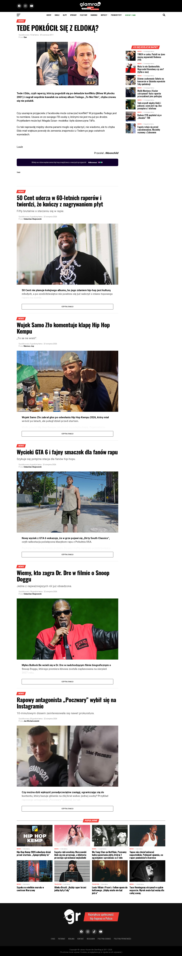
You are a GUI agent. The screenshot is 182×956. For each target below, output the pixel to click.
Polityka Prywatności (122, 938)
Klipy (65, 15)
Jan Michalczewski (31, 721)
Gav (25, 37)
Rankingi (94, 15)
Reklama (71, 938)
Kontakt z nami (130, 15)
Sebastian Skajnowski (33, 219)
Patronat (61, 938)
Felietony (83, 15)
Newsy (49, 15)
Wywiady (73, 15)
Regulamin (91, 938)
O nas (53, 938)
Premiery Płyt (116, 15)
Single (57, 15)
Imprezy (104, 15)
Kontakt (80, 938)
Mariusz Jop (29, 346)
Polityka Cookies (104, 938)
